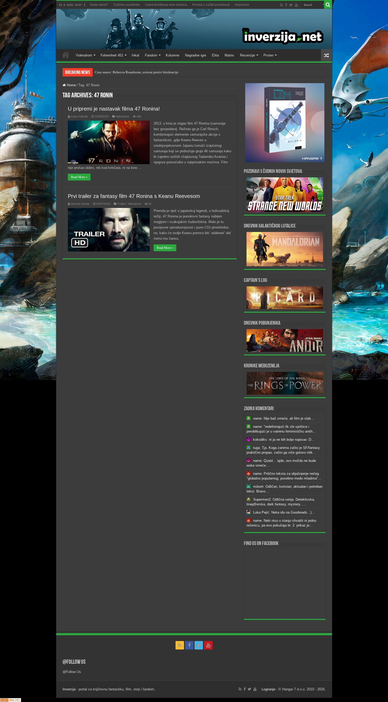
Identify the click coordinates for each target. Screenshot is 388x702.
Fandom (151, 55)
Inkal (135, 55)
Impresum (242, 5)
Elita (215, 55)
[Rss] (281, 5)
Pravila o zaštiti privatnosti (211, 5)
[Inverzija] (194, 29)
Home (66, 54)
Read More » (79, 177)
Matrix (229, 55)
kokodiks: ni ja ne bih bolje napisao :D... (283, 440)
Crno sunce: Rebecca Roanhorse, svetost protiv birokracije (136, 72)
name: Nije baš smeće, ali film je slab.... (284, 418)
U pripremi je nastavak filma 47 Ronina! (114, 109)
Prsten (268, 55)
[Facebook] (286, 5)
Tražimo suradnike (126, 5)
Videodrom (84, 55)
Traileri (121, 203)
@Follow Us (74, 662)
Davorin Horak (80, 203)
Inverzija (69, 689)
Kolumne (172, 55)
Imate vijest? (99, 5)
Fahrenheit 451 (112, 55)
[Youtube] (296, 5)
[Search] (328, 5)
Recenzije (247, 55)
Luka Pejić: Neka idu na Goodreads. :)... (284, 512)
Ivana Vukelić (79, 116)
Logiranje (268, 689)
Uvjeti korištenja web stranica (166, 5)
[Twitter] (291, 5)
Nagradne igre (195, 55)
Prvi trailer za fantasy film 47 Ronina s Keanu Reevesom (134, 196)
